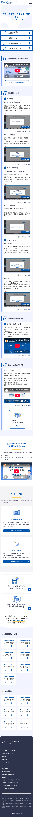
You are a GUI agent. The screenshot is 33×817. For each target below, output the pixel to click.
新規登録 (4, 756)
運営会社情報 (5, 769)
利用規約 (4, 777)
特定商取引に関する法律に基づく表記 (11, 780)
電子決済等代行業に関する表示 (9, 785)
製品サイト (4, 759)
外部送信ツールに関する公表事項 (10, 783)
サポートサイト (5, 762)
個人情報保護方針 (6, 771)
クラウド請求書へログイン (8, 754)
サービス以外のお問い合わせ (9, 788)
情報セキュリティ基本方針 (8, 774)
